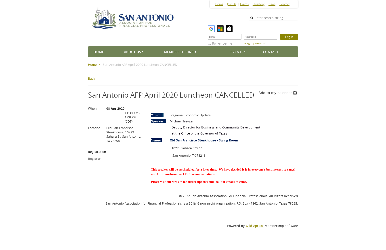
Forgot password (255, 43)
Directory (258, 4)
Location (94, 128)
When (92, 108)
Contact (284, 4)
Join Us (231, 4)
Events (244, 4)
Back (91, 78)
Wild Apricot (254, 226)
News (272, 4)
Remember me (222, 43)
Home (219, 4)
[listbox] (278, 92)
